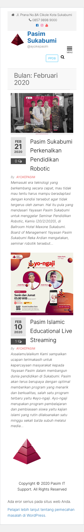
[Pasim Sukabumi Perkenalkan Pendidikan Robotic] (42, 114)
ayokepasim (25, 177)
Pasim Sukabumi (42, 37)
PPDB (52, 58)
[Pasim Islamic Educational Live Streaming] (42, 284)
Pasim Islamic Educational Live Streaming (51, 330)
